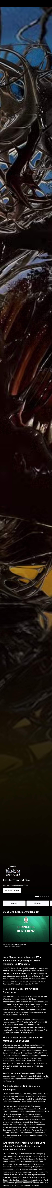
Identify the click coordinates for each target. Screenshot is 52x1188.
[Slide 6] (48, 896)
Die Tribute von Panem (21, 1130)
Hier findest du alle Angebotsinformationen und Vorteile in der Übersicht (26, 1078)
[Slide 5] (46, 896)
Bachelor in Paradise (31, 1183)
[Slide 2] (40, 896)
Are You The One (30, 1177)
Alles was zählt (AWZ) (33, 1109)
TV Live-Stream (15, 971)
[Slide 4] (44, 896)
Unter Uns (7, 1111)
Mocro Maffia (8, 1096)
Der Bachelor (26, 1162)
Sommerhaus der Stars (25, 1180)
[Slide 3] (42, 896)
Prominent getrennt (14, 1183)
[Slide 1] (37, 896)
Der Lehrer (27, 1094)
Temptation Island (14, 1177)
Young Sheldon (24, 1096)
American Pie (37, 1130)
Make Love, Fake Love (19, 1169)
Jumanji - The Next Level (13, 1133)
